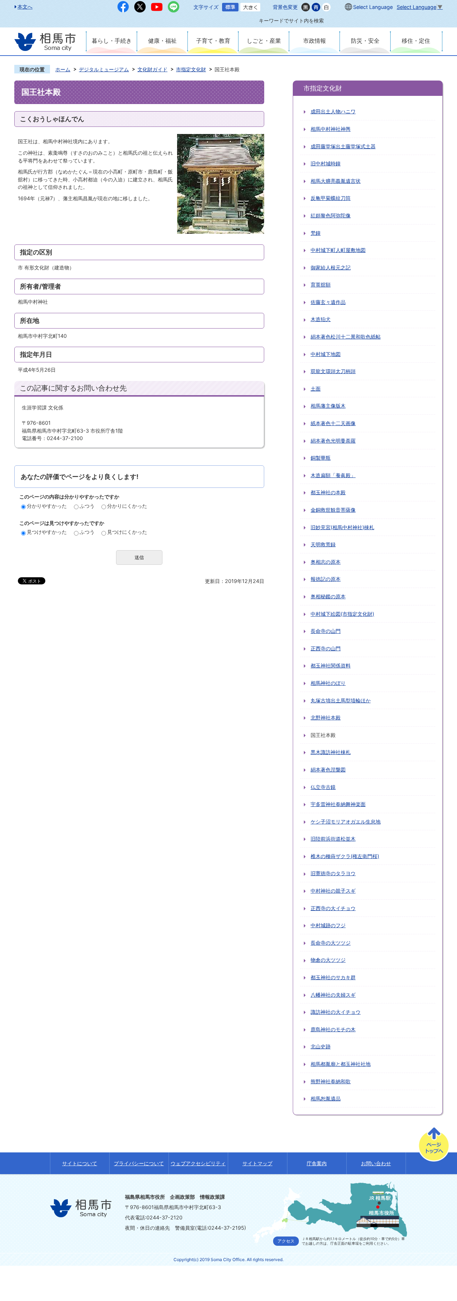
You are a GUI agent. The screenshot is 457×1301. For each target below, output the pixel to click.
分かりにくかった (127, 506)
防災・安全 (365, 40)
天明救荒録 (323, 544)
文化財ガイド (152, 69)
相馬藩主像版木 (328, 406)
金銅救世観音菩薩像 (333, 510)
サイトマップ (257, 1163)
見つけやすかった (47, 532)
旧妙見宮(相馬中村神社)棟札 (342, 527)
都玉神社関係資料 (331, 665)
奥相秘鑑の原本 (328, 596)
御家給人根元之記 (331, 267)
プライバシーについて (139, 1163)
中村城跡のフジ (328, 925)
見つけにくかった (127, 532)
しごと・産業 (264, 40)
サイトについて (79, 1163)
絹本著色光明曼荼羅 (333, 441)
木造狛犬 (321, 319)
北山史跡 (321, 1046)
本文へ (24, 7)
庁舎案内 (317, 1163)
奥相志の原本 (326, 562)
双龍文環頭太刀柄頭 (333, 371)
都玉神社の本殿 (328, 492)
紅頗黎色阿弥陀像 (331, 215)
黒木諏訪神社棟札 (331, 752)
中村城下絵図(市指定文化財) (342, 614)
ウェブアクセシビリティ (198, 1163)
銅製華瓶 (321, 458)
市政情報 (314, 40)
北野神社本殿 (326, 717)
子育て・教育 (213, 40)
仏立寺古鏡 (323, 787)
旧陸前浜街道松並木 (333, 839)
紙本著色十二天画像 (333, 423)
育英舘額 (321, 285)
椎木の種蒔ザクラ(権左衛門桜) (345, 856)
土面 (316, 389)
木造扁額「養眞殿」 (333, 475)
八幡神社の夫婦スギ (333, 995)
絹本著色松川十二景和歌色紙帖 (346, 337)
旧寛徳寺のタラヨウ (333, 873)
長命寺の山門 (326, 631)
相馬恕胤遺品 (326, 1098)
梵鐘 (316, 233)
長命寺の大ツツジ (331, 943)
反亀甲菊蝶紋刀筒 (331, 198)
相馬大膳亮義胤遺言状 (336, 181)
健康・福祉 (162, 40)
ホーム (62, 69)
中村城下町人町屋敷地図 (338, 250)
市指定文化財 (191, 69)
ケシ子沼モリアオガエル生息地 (346, 822)
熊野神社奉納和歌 (331, 1081)
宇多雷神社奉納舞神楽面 (338, 804)
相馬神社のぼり (328, 683)
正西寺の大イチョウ (333, 908)
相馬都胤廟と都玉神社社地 (341, 1064)
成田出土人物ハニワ (333, 111)
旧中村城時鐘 (326, 163)
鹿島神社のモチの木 (333, 1029)
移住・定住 (416, 40)
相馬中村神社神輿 (331, 129)
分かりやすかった (47, 506)
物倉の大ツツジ (328, 960)
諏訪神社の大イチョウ (336, 1012)
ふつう (87, 506)
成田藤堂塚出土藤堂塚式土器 (343, 146)
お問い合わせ (376, 1163)
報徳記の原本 (326, 579)
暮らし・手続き (112, 40)
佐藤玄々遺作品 (328, 302)
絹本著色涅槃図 (328, 769)
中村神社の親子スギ (333, 891)
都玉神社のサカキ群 (333, 977)
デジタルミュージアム (104, 69)
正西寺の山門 (326, 648)
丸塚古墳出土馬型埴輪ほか (341, 700)
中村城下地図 (326, 354)
